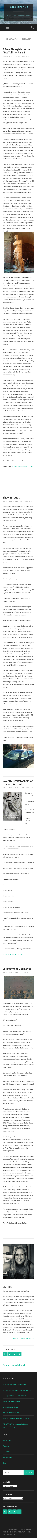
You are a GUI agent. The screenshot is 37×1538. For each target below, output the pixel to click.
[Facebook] (5, 1354)
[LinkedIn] (14, 1354)
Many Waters (7, 1457)
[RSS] (19, 1354)
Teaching (6, 1446)
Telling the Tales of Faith (11, 1401)
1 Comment (26, 56)
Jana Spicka (18, 7)
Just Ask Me (7, 1440)
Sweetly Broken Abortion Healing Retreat (18, 782)
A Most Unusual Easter (11, 1407)
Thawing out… (11, 497)
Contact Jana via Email (14, 1365)
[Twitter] (10, 1354)
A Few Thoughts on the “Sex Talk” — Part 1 (16, 51)
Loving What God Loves (17, 968)
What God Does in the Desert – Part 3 (16, 1418)
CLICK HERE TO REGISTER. (13, 954)
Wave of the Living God (11, 1413)
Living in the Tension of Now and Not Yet (17, 1390)
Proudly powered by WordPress (17, 1529)
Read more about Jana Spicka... (23, 1338)
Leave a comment (26, 501)
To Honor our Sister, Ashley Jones (14, 1384)
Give (4, 1463)
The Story (6, 1452)
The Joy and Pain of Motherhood (14, 1396)
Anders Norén (9, 1534)
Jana (18, 56)
